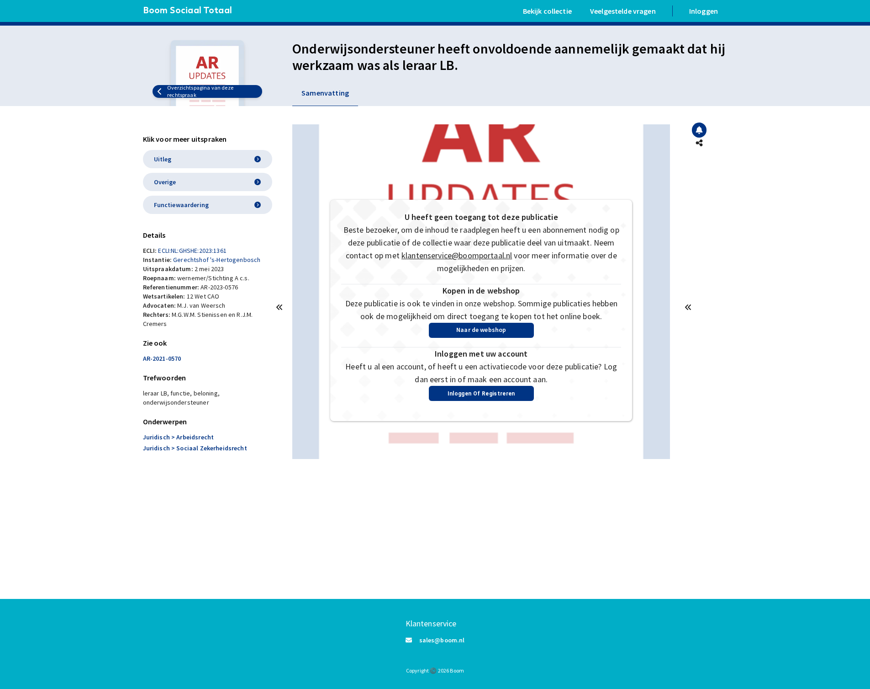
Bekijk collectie (547, 11)
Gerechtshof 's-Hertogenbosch (216, 260)
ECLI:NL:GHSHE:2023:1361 (192, 250)
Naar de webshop (481, 330)
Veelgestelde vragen (623, 11)
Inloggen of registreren (481, 393)
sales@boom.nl (442, 640)
